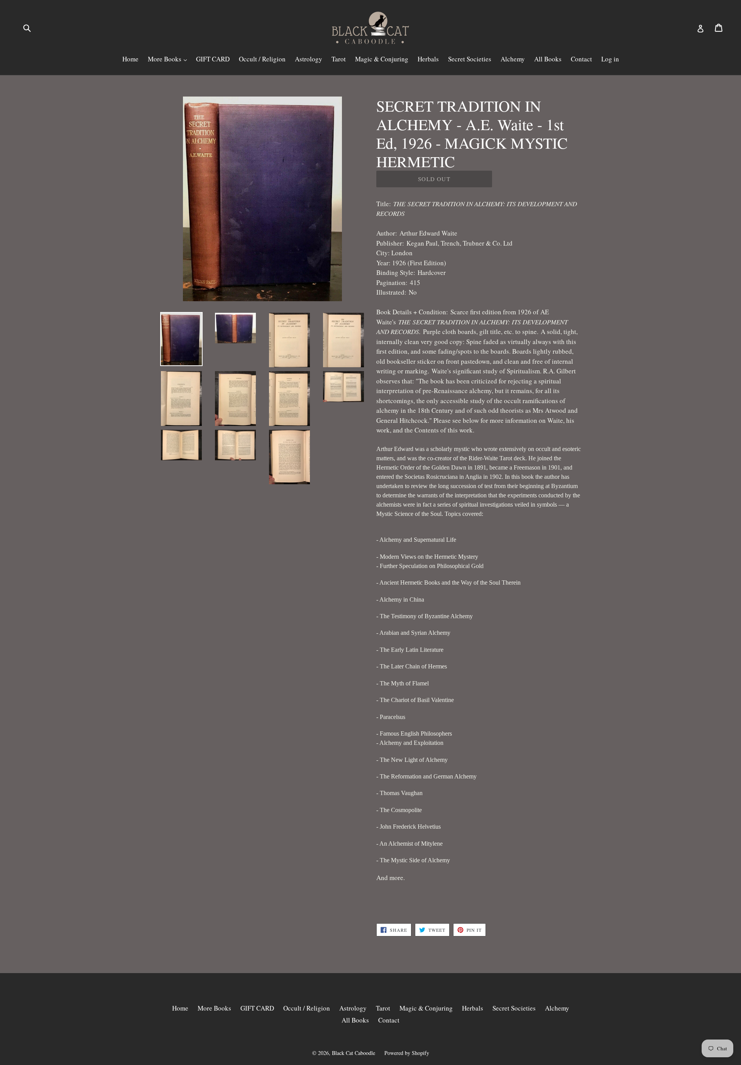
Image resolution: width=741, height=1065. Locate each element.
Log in (610, 58)
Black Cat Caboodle (353, 1053)
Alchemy (513, 58)
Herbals (428, 58)
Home (130, 58)
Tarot (339, 58)
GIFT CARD (213, 58)
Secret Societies (469, 58)
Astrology (308, 58)
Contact (581, 58)
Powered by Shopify (406, 1053)
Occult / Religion (262, 58)
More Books (165, 58)
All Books (548, 58)
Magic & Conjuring (381, 58)
